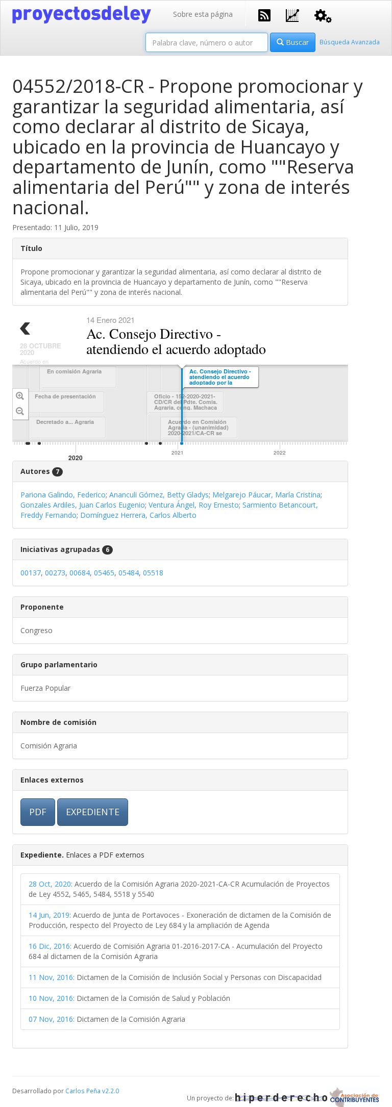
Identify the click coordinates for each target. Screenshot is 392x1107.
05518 (153, 572)
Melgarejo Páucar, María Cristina (266, 494)
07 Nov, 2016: (52, 1019)
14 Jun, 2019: (50, 915)
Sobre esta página (203, 14)
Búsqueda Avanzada (350, 42)
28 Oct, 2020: (50, 884)
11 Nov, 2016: (52, 977)
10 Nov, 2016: (52, 998)
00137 (30, 572)
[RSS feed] (264, 14)
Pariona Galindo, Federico (63, 494)
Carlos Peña (83, 1091)
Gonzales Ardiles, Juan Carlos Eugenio (82, 505)
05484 (128, 572)
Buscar (296, 42)
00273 (55, 572)
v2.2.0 (110, 1091)
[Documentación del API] (323, 15)
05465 (104, 572)
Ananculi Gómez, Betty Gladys (159, 494)
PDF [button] (37, 812)
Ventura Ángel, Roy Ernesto (194, 505)
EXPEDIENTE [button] (92, 812)
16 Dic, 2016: (50, 946)
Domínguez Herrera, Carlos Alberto (138, 515)
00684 (79, 572)
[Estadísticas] (292, 15)
